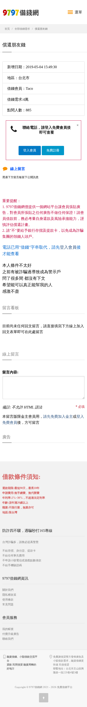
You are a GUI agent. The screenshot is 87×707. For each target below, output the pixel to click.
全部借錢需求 (22, 28)
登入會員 (29, 150)
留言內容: (10, 372)
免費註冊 (52, 150)
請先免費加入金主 (58, 416)
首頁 (7, 28)
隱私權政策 (9, 594)
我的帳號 (7, 629)
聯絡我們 (7, 638)
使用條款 (7, 599)
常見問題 (7, 604)
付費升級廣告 (10, 634)
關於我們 (7, 589)
